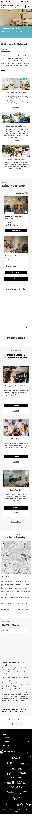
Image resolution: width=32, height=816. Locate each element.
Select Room (16, 231)
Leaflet (16, 573)
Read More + (4, 70)
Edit (28, 6)
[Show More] (26, 216)
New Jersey (23, 709)
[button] (3, 543)
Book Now (16, 405)
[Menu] (30, 1)
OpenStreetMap (22, 573)
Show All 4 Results (16, 279)
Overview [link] (4, 36)
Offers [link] (23, 36)
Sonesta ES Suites (5, 709)
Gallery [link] (17, 36)
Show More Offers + (16, 521)
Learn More (16, 107)
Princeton (4, 711)
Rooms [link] (11, 36)
